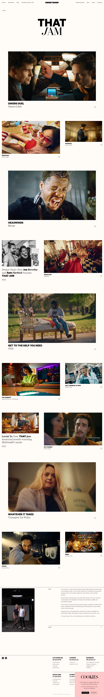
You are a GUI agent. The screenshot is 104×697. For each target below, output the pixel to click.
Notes (18, 2)
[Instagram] (3, 658)
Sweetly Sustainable (80, 2)
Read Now (4, 279)
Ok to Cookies (85, 692)
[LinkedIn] (6, 658)
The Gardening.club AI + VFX (28, 2)
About (88, 2)
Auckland (57, 675)
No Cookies (93, 692)
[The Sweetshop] (52, 2)
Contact (93, 2)
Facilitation (99, 2)
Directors (4, 2)
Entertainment (11, 2)
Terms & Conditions (89, 688)
